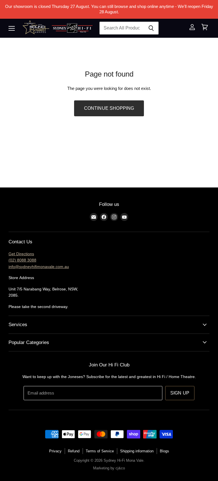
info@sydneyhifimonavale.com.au (39, 266)
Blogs (164, 451)
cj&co (120, 468)
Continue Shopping (109, 108)
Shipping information (137, 451)
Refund (73, 451)
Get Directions (21, 254)
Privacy (55, 451)
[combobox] (121, 28)
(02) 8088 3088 (22, 260)
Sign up (179, 393)
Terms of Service (100, 451)
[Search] (151, 28)
